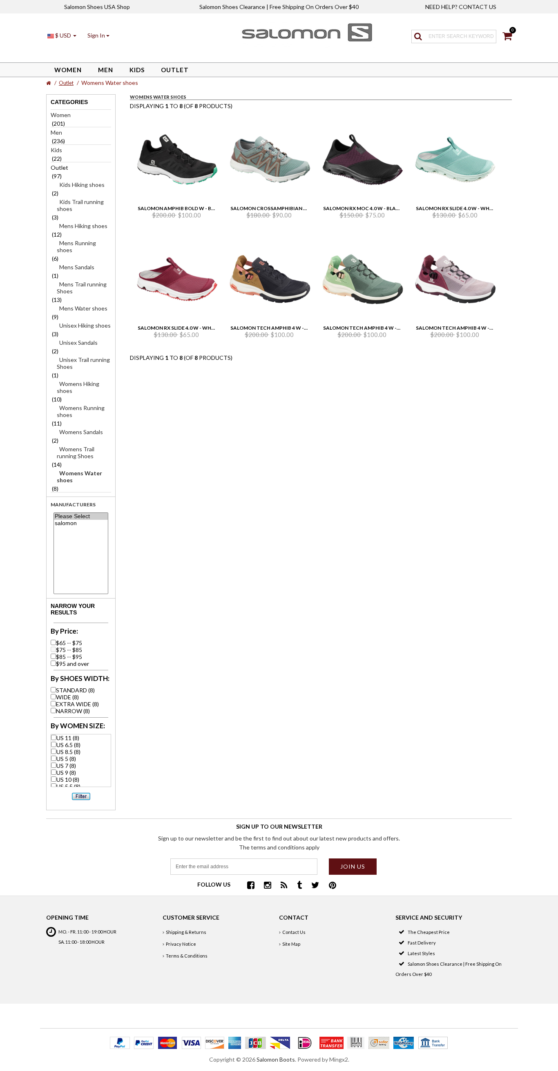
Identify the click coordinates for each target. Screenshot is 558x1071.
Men (105, 69)
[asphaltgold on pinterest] (332, 886)
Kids (137, 69)
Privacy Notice (181, 944)
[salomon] (80, 523)
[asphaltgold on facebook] (250, 886)
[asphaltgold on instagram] (267, 886)
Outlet (175, 69)
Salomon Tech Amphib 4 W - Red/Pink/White (474, 328)
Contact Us (294, 932)
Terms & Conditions (187, 955)
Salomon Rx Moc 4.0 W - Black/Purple (373, 208)
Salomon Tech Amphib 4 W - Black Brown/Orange (297, 328)
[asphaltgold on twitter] (315, 886)
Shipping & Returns (186, 932)
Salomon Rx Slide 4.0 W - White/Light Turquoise (480, 208)
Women (68, 69)
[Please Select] (80, 516)
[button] (98, 35)
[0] (507, 37)
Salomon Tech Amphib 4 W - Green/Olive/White (386, 328)
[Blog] (284, 886)
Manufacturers (73, 504)
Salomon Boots (276, 1059)
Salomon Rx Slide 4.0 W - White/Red (184, 328)
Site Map (291, 944)
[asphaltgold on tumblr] (299, 886)
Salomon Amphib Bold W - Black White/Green (199, 208)
